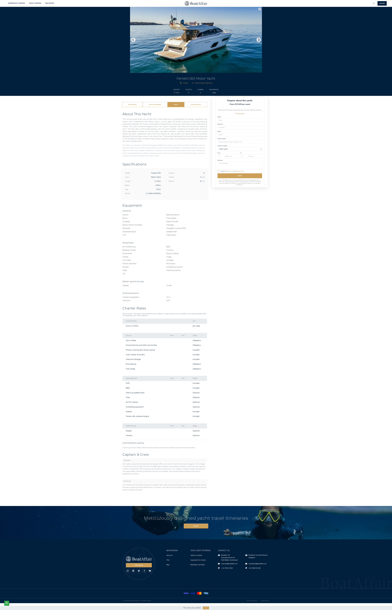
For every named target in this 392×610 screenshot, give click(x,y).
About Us (169, 555)
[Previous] (133, 40)
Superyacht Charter (16, 3)
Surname (220, 124)
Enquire (196, 526)
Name (220, 117)
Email (219, 131)
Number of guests (222, 146)
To (241, 153)
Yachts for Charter (196, 555)
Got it (205, 608)
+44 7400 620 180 (254, 568)
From (219, 153)
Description (132, 104)
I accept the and (232, 171)
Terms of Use (230, 171)
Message (220, 160)
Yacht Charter (35, 3)
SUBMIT (239, 176)
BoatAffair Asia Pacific (197, 565)
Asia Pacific (49, 3)
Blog (167, 565)
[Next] (258, 40)
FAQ (167, 560)
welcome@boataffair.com (229, 564)
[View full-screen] (259, 9)
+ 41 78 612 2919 (227, 568)
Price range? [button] (240, 113)
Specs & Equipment (155, 104)
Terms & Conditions (252, 600)
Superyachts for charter (198, 560)
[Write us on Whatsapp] (6, 603)
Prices (176, 104)
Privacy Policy (240, 171)
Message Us (139, 565)
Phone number (222, 138)
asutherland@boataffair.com (258, 564)
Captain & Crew (195, 104)
